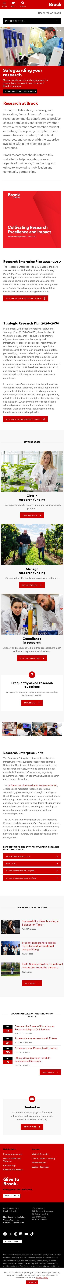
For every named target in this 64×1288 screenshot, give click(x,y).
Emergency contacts (12, 1154)
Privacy (6, 1223)
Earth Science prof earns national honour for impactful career (42, 965)
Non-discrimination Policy (14, 1217)
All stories (30, 983)
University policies (11, 1220)
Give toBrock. (11, 1181)
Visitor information (40, 1154)
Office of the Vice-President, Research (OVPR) (32, 785)
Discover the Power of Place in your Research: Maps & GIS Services (34, 1028)
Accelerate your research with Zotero (36, 1038)
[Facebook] (5, 1234)
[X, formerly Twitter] (10, 1234)
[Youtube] (26, 1234)
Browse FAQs (30, 703)
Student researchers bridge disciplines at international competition (39, 946)
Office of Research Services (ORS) (21, 878)
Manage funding (30, 585)
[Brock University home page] (55, 4)
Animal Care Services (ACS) (18, 856)
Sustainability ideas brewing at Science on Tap (40, 923)
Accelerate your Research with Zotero (36, 1048)
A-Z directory (11, 1241)
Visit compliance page (30, 658)
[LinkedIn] (20, 1234)
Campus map (9, 1165)
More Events (48, 1072)
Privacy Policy (42, 1277)
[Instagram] (15, 1234)
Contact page (30, 1127)
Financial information (13, 1169)
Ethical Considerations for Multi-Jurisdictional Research (33, 1059)
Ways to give (11, 1196)
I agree (32, 1282)
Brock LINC (11, 863)
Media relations (39, 1162)
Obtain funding (30, 515)
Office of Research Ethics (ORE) (20, 871)
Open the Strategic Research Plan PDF (23, 419)
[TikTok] (31, 1234)
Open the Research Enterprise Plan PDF (23, 298)
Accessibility (18, 1223)
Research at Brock (49, 13)
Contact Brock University (43, 1158)
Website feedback (40, 1167)
